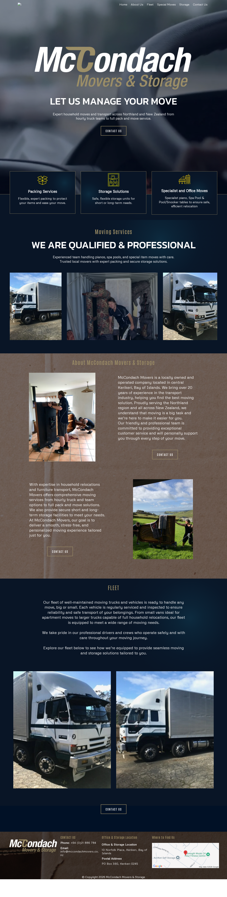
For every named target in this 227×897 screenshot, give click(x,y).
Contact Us (200, 4)
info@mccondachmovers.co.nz (79, 851)
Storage (184, 4)
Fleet (150, 4)
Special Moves (166, 4)
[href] (185, 855)
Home (123, 4)
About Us (137, 4)
